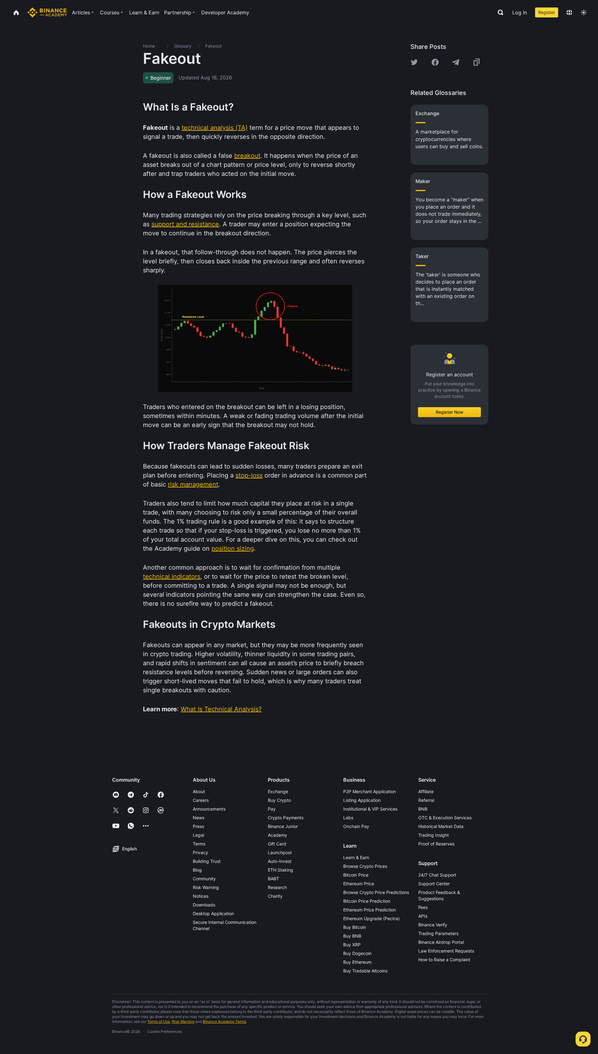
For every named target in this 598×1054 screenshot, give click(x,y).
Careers (201, 800)
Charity (275, 896)
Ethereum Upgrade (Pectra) (371, 918)
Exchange (278, 791)
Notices (200, 896)
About (199, 791)
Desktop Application (213, 913)
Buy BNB (352, 936)
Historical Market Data (440, 826)
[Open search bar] (498, 12)
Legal (198, 835)
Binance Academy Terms (224, 1021)
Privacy (200, 852)
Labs (348, 817)
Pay (272, 809)
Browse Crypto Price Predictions (376, 892)
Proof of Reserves (436, 843)
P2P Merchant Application (369, 791)
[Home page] (47, 12)
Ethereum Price (358, 883)
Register (546, 12)
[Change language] (569, 12)
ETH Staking (280, 870)
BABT (273, 878)
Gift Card (277, 843)
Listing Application (362, 800)
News (198, 817)
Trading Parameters (438, 933)
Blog (197, 870)
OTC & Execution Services (445, 817)
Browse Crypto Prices (365, 866)
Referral (426, 800)
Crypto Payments (285, 817)
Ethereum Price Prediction (369, 909)
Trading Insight (433, 835)
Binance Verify (432, 924)
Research (277, 887)
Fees (423, 907)
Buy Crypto (279, 800)
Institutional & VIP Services (370, 809)
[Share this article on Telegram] (455, 62)
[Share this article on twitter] (414, 62)
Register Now (449, 411)
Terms (199, 843)
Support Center (434, 883)
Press (198, 826)
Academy (277, 835)
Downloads (204, 904)
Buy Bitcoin (354, 927)
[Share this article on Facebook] (435, 62)
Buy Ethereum (357, 962)
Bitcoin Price (355, 875)
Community (204, 878)
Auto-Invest (280, 861)
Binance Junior (283, 826)
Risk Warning (206, 887)
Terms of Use (158, 1021)
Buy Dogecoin (357, 953)
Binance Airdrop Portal (441, 942)
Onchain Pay (356, 826)
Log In (519, 12)
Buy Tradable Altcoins (365, 970)
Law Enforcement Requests (446, 950)
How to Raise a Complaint (444, 959)
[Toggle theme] (584, 12)
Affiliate (426, 791)
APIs (422, 916)
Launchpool (280, 852)
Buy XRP (352, 944)
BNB (422, 809)
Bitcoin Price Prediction (366, 901)
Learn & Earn (356, 857)
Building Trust (207, 861)
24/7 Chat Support (437, 875)
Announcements (209, 809)
